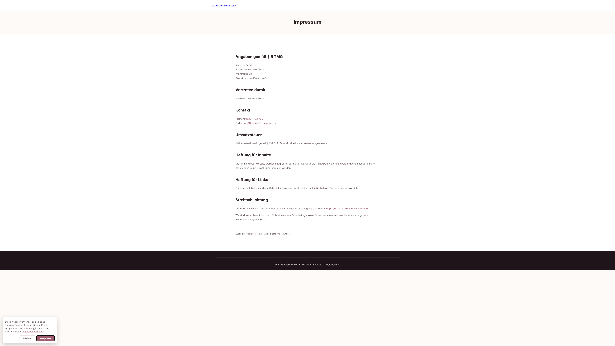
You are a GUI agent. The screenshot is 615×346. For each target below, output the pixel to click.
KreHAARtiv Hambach (223, 5)
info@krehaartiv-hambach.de (260, 123)
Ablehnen (27, 338)
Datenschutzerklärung (33, 331)
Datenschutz (333, 264)
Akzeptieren (45, 338)
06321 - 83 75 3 (254, 118)
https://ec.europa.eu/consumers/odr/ (347, 208)
